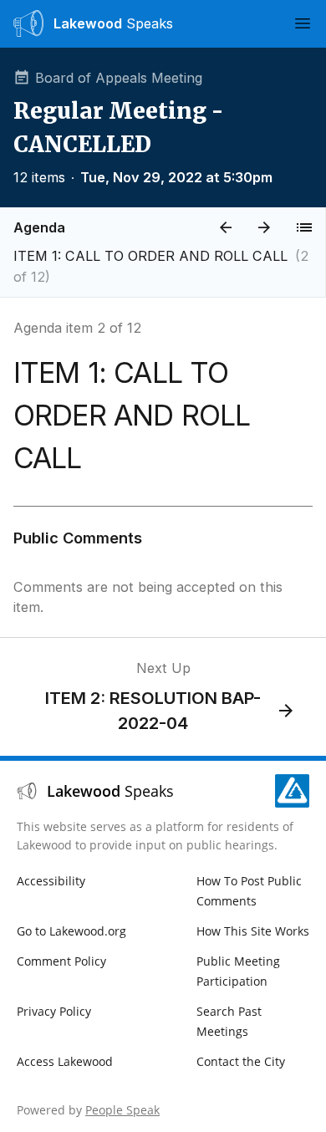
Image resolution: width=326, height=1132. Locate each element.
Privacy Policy (54, 1011)
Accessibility (51, 881)
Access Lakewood (65, 1061)
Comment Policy (61, 961)
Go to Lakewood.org (71, 931)
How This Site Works (252, 931)
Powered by (88, 1110)
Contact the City (240, 1061)
